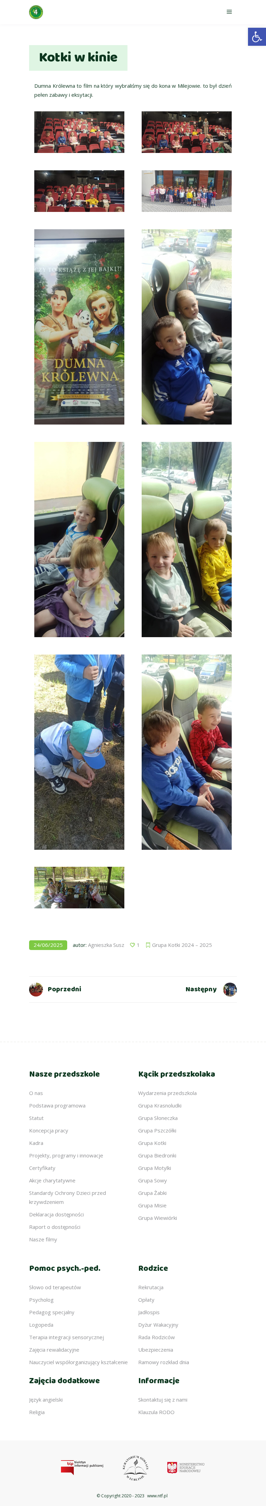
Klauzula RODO (156, 1412)
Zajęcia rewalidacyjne (54, 1349)
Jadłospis (149, 1312)
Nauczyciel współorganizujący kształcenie (78, 1362)
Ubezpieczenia (155, 1349)
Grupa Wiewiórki (157, 1217)
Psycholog (41, 1299)
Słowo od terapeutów (55, 1287)
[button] (257, 37)
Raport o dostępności (54, 1226)
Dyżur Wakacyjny (158, 1324)
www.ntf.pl (157, 1496)
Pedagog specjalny (51, 1312)
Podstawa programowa (57, 1105)
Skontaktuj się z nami (162, 1399)
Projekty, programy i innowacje (66, 1155)
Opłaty (146, 1299)
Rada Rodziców (156, 1337)
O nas (36, 1092)
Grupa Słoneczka (158, 1117)
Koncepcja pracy (48, 1130)
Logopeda (41, 1324)
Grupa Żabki (152, 1192)
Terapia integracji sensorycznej (66, 1337)
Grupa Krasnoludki (159, 1105)
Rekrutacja (150, 1287)
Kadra (36, 1142)
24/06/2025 (48, 944)
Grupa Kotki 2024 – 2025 (182, 944)
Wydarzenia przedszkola (167, 1092)
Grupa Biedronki (157, 1155)
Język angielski (46, 1399)
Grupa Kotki (152, 1142)
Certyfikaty (42, 1167)
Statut (36, 1117)
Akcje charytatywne (52, 1180)
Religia (37, 1412)
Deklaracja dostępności (56, 1214)
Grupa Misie (152, 1205)
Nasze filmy (43, 1239)
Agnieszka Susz (106, 944)
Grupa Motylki (154, 1167)
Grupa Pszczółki (157, 1130)
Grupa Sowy (152, 1180)
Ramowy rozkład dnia (163, 1362)
